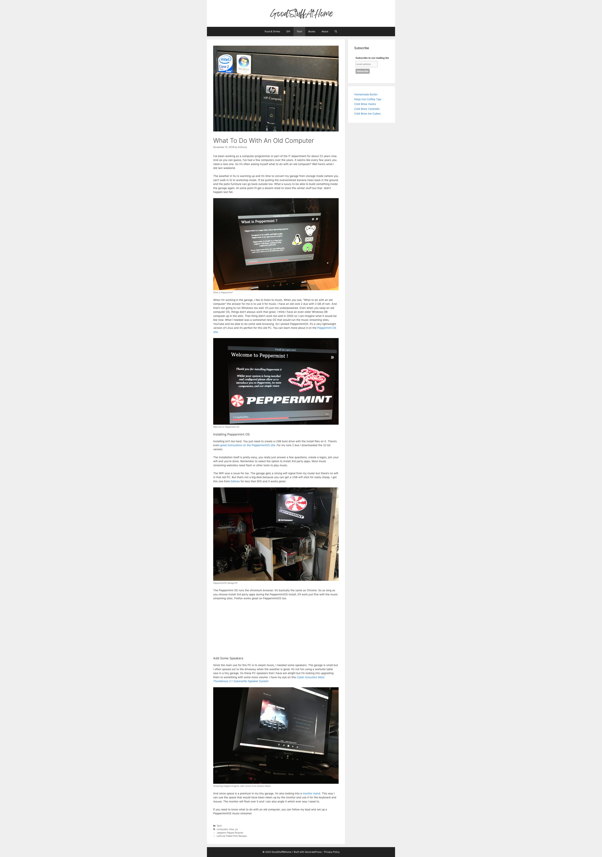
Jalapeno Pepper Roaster (230, 832)
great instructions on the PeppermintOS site (247, 445)
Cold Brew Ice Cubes (367, 113)
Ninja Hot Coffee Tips (367, 99)
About (325, 31)
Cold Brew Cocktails (367, 108)
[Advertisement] (276, 630)
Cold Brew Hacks (365, 104)
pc (236, 829)
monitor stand (311, 793)
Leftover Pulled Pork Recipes (232, 836)
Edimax (235, 481)
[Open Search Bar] (336, 31)
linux (231, 829)
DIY (288, 31)
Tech (299, 31)
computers (222, 829)
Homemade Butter (366, 94)
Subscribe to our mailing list (372, 58)
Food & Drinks (272, 31)
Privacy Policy (332, 851)
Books (311, 31)
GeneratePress (313, 851)
